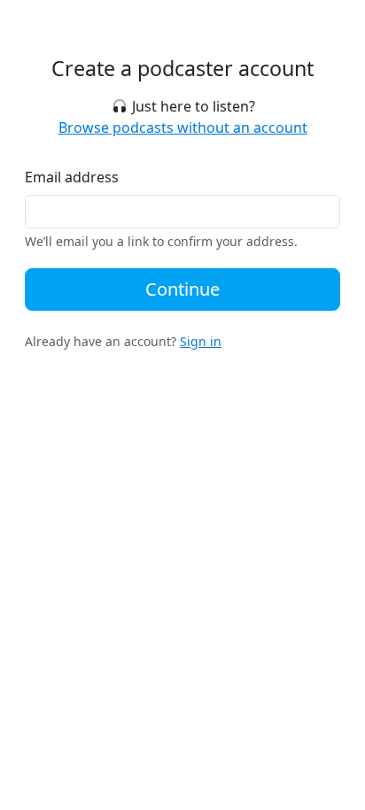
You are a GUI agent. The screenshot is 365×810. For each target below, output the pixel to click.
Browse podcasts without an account (182, 127)
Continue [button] (182, 289)
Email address (72, 177)
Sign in (200, 341)
